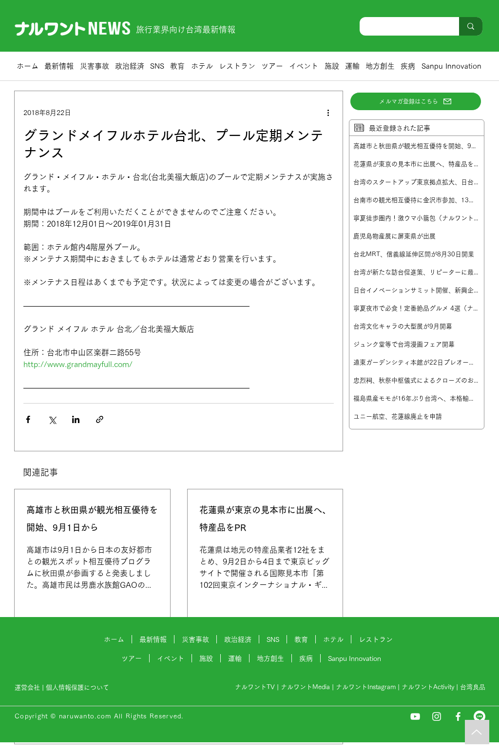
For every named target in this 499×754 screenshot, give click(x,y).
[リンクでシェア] (99, 419)
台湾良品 (472, 687)
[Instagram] (436, 716)
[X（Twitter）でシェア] (52, 419)
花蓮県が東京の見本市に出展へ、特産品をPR (265, 518)
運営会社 (27, 687)
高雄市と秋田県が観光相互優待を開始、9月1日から (92, 518)
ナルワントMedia (305, 687)
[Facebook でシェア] (28, 419)
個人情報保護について (78, 687)
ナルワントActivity (428, 687)
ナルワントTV (255, 687)
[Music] (477, 732)
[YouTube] (415, 716)
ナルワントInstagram (366, 687)
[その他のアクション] (328, 112)
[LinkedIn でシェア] (75, 419)
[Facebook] (458, 716)
